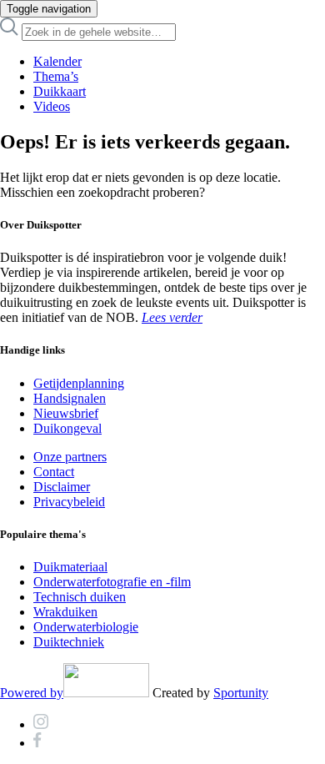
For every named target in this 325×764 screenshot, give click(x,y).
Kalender (57, 61)
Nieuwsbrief (65, 413)
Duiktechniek (68, 642)
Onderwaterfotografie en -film (112, 582)
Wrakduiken (65, 612)
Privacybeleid (69, 502)
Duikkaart (59, 91)
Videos (51, 106)
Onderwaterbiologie (85, 627)
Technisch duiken (79, 597)
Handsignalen (69, 398)
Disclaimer (61, 487)
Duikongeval (67, 428)
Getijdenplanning (78, 383)
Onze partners (70, 457)
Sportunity (240, 693)
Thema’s (55, 76)
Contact (53, 472)
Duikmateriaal (70, 567)
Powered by (31, 693)
